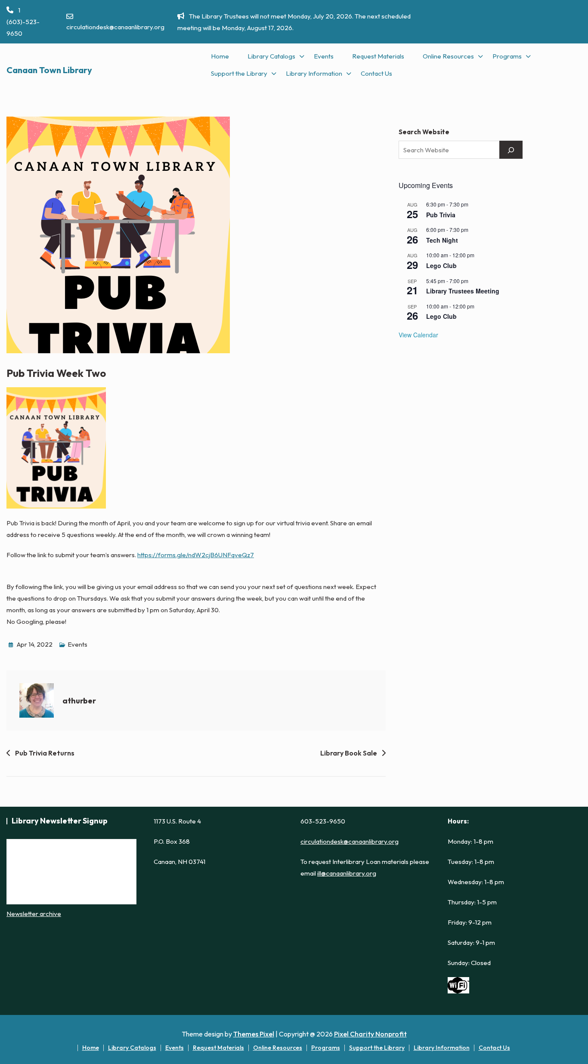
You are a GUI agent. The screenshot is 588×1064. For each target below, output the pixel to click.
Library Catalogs (271, 56)
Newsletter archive (33, 914)
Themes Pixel (253, 1034)
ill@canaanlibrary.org (346, 873)
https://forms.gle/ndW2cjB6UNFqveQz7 (195, 555)
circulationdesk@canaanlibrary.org (115, 27)
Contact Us (376, 73)
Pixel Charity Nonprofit (370, 1034)
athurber (79, 701)
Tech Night (442, 240)
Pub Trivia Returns (44, 753)
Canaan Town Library (49, 70)
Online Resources (448, 56)
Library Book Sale (348, 753)
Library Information (314, 73)
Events (324, 56)
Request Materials (378, 56)
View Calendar (418, 334)
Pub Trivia (440, 214)
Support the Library (239, 73)
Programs (507, 56)
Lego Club (441, 265)
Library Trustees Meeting (462, 291)
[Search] (511, 150)
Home (220, 56)
